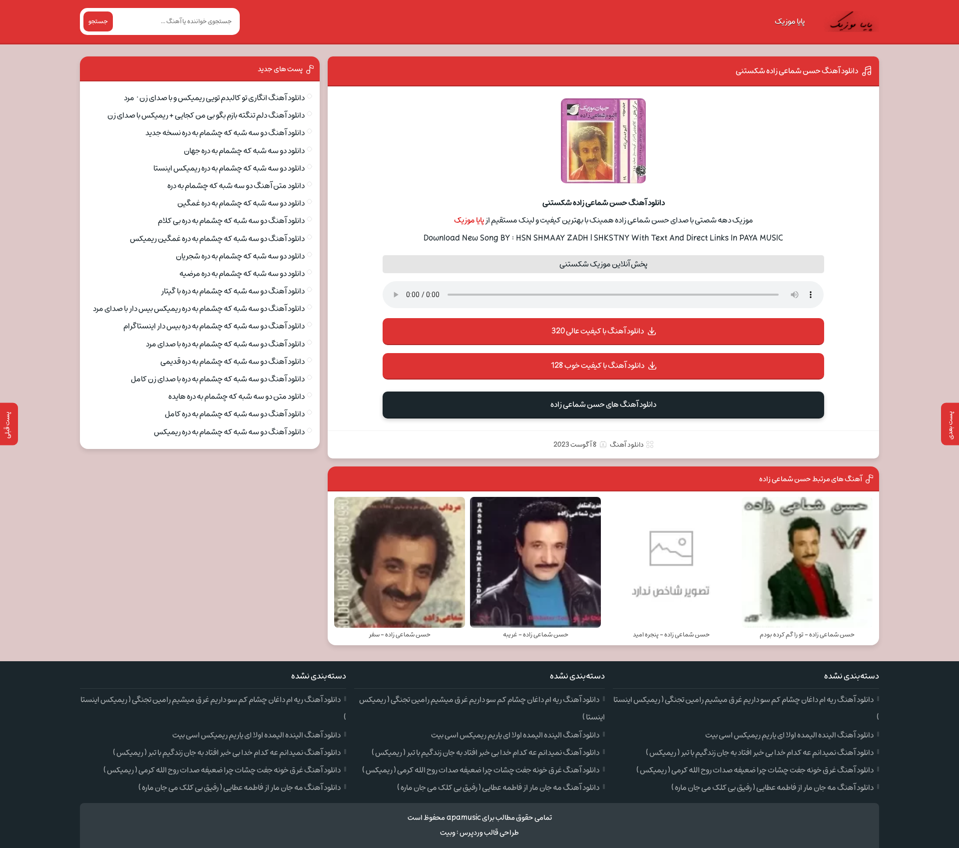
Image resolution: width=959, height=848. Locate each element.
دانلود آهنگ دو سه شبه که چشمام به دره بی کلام (231, 220)
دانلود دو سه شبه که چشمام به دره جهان (244, 150)
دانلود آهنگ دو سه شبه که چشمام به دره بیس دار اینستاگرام (214, 326)
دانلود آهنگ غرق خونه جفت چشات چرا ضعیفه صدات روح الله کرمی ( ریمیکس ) (755, 770)
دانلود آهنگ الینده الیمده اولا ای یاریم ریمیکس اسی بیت (789, 735)
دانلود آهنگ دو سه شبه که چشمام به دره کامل (235, 414)
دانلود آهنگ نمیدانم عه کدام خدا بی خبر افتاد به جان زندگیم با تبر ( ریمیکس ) (760, 752)
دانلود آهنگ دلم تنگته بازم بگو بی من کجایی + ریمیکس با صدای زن (206, 115)
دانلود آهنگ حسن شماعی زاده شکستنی (797, 70)
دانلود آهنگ (627, 444)
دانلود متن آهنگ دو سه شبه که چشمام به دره (236, 185)
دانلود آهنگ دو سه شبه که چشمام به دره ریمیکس (229, 431)
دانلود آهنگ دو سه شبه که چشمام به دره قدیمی (232, 361)
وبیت (448, 833)
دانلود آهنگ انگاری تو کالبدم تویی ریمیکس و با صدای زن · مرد (214, 97)
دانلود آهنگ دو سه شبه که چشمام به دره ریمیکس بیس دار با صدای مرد (199, 308)
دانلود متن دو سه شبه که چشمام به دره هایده (236, 396)
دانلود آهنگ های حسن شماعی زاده (603, 404)
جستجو (98, 21)
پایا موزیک (790, 21)
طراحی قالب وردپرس (489, 833)
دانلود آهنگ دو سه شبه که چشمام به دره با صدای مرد (225, 344)
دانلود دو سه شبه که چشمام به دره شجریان (240, 256)
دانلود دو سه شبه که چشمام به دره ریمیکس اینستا (229, 168)
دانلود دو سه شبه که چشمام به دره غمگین (241, 203)
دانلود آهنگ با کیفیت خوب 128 (597, 365)
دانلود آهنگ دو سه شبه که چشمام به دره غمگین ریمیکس (217, 238)
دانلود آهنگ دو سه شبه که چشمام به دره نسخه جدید (225, 132)
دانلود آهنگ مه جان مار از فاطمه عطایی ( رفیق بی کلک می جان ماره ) (772, 787)
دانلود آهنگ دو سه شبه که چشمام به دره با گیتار (233, 291)
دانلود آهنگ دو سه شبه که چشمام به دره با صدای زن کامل (218, 379)
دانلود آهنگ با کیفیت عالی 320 (597, 331)
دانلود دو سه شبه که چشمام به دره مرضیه (242, 273)
